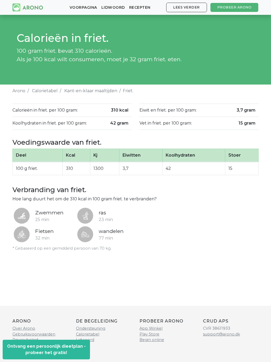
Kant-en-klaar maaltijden (90, 90)
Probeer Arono (234, 7)
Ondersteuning (90, 328)
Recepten (140, 7)
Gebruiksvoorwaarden (33, 334)
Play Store (149, 334)
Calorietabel (45, 90)
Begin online (151, 339)
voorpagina (83, 7)
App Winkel (150, 328)
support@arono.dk (221, 334)
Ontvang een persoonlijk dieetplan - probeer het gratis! (46, 349)
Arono (18, 90)
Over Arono (23, 328)
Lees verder (186, 7)
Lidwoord (113, 7)
